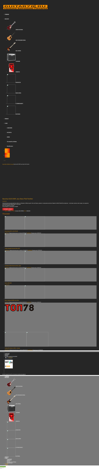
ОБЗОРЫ (6, 355)
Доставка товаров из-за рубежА (11, 356)
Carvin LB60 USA (8, 283)
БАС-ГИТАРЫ (7, 164)
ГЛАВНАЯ (7, 14)
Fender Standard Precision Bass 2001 (12, 248)
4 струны (11, 164)
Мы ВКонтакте (10, 146)
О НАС (6, 123)
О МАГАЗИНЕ (9, 127)
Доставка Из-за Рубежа (12, 141)
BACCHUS (28, 210)
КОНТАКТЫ (9, 132)
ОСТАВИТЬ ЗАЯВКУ (8, 209)
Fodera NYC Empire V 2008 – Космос (12, 348)
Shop (3, 164)
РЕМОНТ (7, 118)
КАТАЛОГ (7, 18)
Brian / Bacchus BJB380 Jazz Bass (12, 300)
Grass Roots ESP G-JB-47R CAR (11, 231)
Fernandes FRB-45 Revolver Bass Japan (13, 265)
